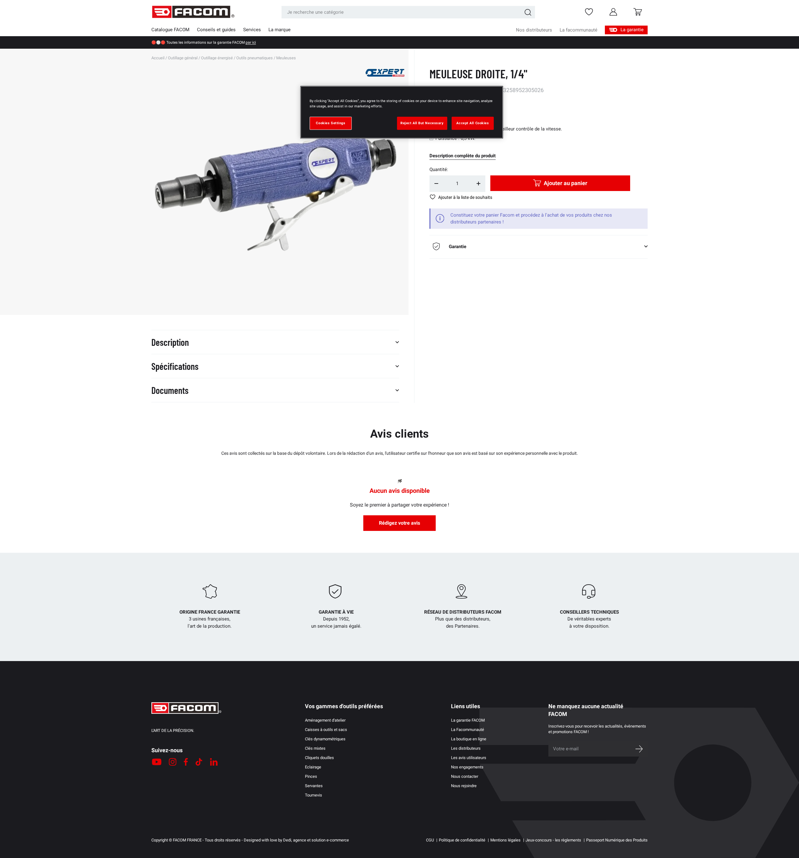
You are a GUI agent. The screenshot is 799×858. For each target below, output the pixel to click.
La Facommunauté (467, 729)
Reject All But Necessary (422, 123)
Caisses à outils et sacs (326, 729)
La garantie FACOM (468, 720)
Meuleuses (286, 58)
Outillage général (183, 58)
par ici (251, 42)
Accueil (157, 58)
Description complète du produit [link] (462, 156)
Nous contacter (464, 776)
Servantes (314, 785)
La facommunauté (578, 30)
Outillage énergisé (217, 58)
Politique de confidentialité (462, 840)
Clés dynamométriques (325, 739)
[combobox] (408, 12)
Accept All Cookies (472, 123)
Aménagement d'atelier (325, 720)
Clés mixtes (315, 748)
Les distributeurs (466, 748)
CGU (430, 840)
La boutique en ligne (468, 739)
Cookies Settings (330, 123)
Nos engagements (467, 767)
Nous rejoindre (464, 785)
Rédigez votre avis (399, 523)
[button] (638, 11)
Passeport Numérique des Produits (617, 840)
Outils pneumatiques (254, 58)
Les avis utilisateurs (468, 757)
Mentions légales (505, 840)
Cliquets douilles (319, 757)
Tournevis (313, 795)
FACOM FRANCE (187, 840)
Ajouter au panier (565, 183)
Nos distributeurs (534, 30)
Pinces (311, 776)
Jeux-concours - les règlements (553, 840)
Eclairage (313, 767)
